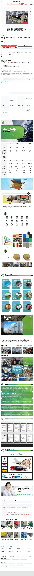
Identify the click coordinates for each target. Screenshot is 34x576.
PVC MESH (18, 548)
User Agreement (21, 572)
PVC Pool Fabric (19, 551)
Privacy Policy (29, 572)
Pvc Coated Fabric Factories (28, 564)
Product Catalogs (12, 546)
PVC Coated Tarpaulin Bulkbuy (26, 568)
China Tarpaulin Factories (12, 564)
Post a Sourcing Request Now (24, 514)
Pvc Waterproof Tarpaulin (4, 566)
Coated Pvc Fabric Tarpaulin (20, 566)
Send (8, 514)
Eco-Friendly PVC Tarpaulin (15, 560)
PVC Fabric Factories (4, 564)
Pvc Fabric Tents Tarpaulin (4, 568)
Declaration (25, 572)
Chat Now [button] (25, 45)
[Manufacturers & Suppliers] (17, 1)
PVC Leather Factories (20, 564)
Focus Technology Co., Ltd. (12, 572)
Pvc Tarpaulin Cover (12, 566)
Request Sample (14, 47)
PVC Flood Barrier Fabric (4, 548)
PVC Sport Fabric (27, 548)
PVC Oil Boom (10, 548)
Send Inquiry (9, 45)
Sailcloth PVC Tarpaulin (24, 560)
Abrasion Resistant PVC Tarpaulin (5, 560)
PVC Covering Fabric (27, 551)
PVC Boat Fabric (11, 551)
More (1, 569)
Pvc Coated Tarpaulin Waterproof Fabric (15, 568)
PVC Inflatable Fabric (3, 551)
